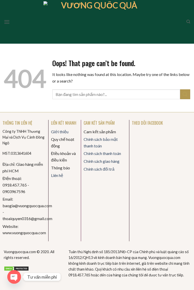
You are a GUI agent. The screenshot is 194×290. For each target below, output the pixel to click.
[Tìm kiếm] (188, 22)
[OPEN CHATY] (14, 277)
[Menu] (7, 22)
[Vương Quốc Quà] (97, 22)
